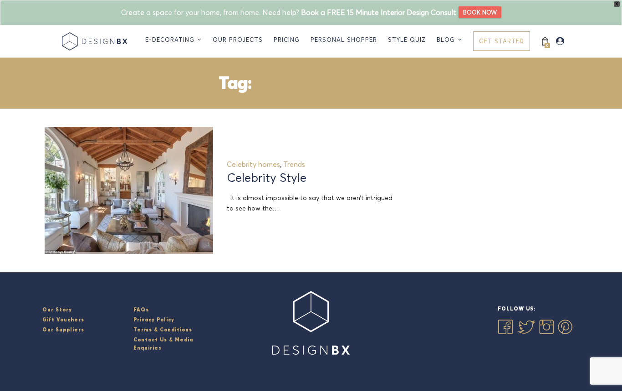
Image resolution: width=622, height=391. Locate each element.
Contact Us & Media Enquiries (163, 343)
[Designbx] (96, 41)
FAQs (141, 309)
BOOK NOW (480, 12)
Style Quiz (407, 39)
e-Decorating (169, 39)
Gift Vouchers (63, 319)
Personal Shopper (344, 39)
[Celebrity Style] (129, 190)
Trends (294, 164)
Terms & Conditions (162, 329)
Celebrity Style (266, 177)
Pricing (287, 39)
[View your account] (560, 41)
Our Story (57, 309)
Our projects (238, 39)
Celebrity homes (253, 164)
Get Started (501, 41)
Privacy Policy (153, 319)
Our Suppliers (63, 329)
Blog (446, 39)
